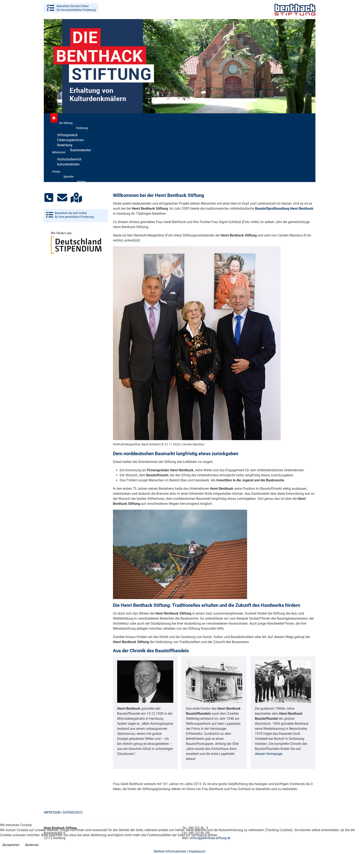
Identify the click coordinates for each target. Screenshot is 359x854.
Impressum (197, 851)
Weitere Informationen (170, 851)
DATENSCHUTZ (73, 812)
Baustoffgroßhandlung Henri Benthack (284, 209)
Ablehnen (32, 845)
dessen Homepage (268, 754)
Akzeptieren (10, 845)
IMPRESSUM (52, 812)
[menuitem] (54, 118)
